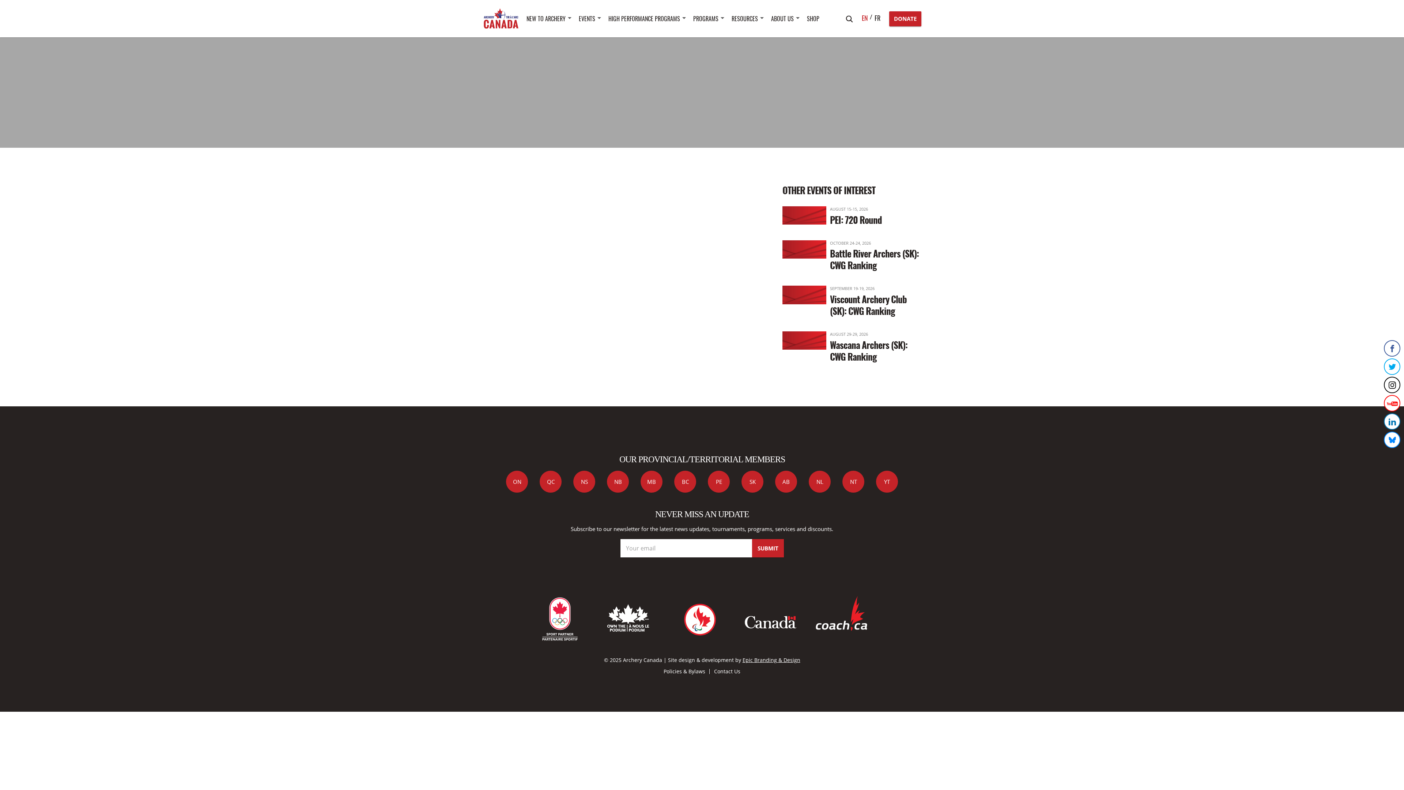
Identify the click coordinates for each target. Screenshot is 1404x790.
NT (853, 481)
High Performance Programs (644, 18)
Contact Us (727, 671)
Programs (705, 18)
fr (877, 18)
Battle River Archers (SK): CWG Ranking (874, 259)
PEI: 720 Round (856, 219)
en (865, 18)
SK (753, 481)
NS (584, 481)
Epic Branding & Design (771, 660)
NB (618, 481)
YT (887, 481)
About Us (782, 18)
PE (719, 481)
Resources (745, 18)
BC (685, 481)
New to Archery (546, 18)
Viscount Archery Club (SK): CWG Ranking (868, 304)
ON (517, 481)
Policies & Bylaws (684, 671)
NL (819, 481)
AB (786, 481)
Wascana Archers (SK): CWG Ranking (868, 350)
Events (587, 18)
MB (651, 481)
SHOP (813, 18)
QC (551, 481)
